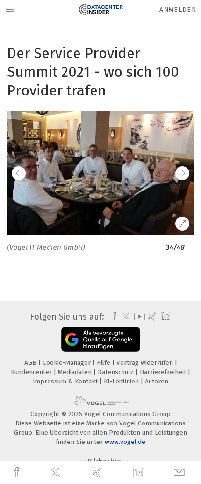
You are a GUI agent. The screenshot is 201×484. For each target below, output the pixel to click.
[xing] (98, 472)
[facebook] (18, 472)
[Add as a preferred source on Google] (100, 339)
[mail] (180, 472)
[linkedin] (139, 473)
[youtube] (138, 316)
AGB (31, 363)
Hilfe (104, 363)
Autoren (156, 381)
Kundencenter (32, 372)
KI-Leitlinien (122, 381)
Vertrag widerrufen (145, 363)
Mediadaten (75, 372)
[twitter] (56, 472)
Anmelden (177, 10)
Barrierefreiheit (164, 372)
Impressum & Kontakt (66, 381)
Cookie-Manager (68, 363)
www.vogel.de (125, 442)
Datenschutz (117, 372)
